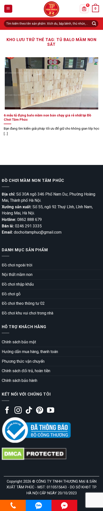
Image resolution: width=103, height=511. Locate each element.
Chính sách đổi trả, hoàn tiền (26, 370)
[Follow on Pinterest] (39, 411)
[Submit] (94, 23)
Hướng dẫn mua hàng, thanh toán (30, 351)
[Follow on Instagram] (18, 411)
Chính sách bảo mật (19, 342)
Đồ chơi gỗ (11, 294)
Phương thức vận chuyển (23, 361)
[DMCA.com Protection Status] (34, 453)
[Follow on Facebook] (7, 411)
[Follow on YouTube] (50, 411)
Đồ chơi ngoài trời (17, 265)
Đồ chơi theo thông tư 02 (23, 303)
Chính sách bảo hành (19, 380)
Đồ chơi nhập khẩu (18, 284)
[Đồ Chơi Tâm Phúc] (51, 9)
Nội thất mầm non (17, 274)
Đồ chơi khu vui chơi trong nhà (27, 313)
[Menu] (8, 9)
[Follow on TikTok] (28, 411)
